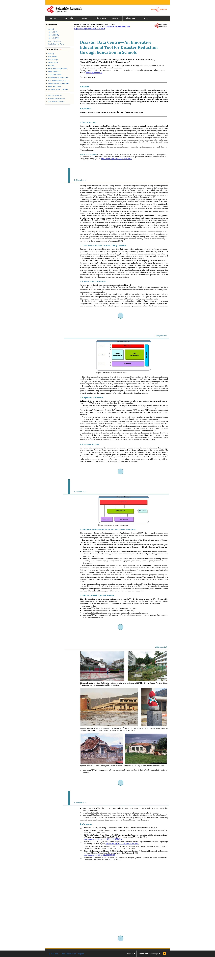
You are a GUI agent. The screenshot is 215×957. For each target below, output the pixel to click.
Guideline (50, 65)
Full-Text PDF (52, 32)
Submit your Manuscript (148, 954)
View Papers (51, 56)
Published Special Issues (55, 99)
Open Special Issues (54, 96)
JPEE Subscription (53, 74)
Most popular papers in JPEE (57, 80)
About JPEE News (53, 86)
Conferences (99, 18)
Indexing (50, 53)
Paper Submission (53, 71)
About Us (130, 18)
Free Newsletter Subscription (57, 77)
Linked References (53, 41)
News (115, 18)
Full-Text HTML (52, 35)
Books (84, 18)
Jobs (146, 18)
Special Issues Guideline (55, 102)
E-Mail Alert (53, 954)
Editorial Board (52, 62)
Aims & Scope (52, 59)
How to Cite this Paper (55, 44)
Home (53, 18)
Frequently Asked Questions (57, 89)
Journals (68, 18)
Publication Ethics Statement (57, 83)
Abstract (50, 29)
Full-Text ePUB (52, 38)
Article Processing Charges (56, 68)
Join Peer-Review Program (73, 954)
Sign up (130, 954)
